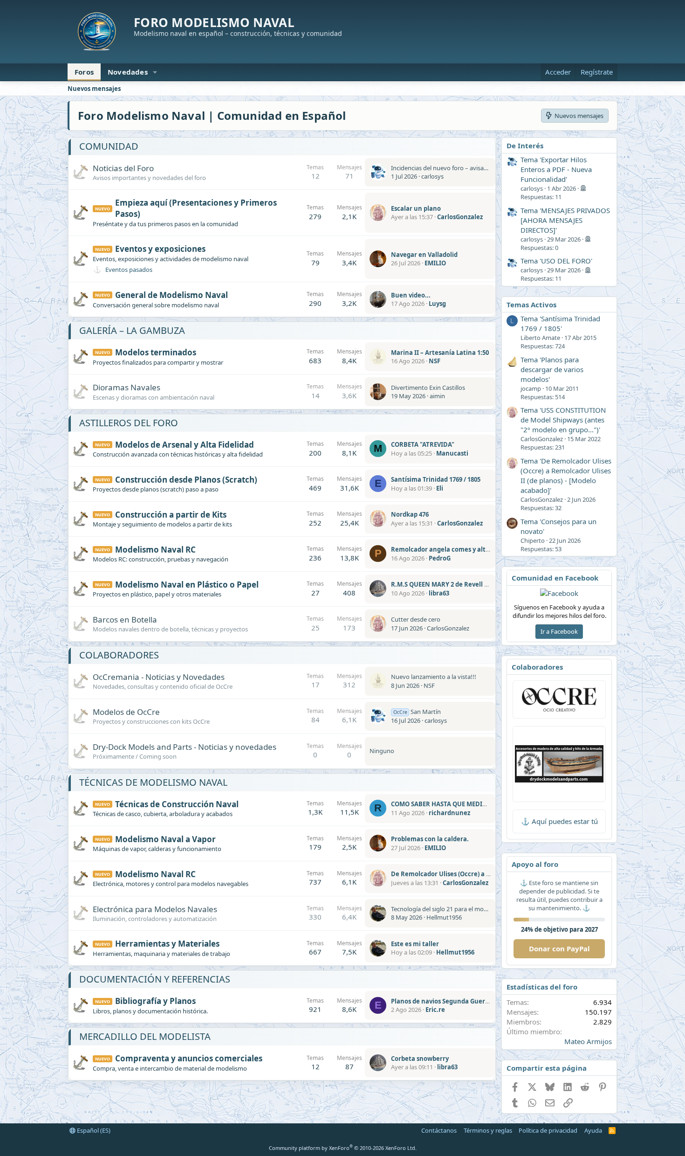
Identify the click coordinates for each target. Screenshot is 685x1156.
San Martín (417, 711)
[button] (155, 72)
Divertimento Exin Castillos (428, 387)
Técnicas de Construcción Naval (177, 804)
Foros (84, 71)
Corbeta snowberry (420, 1058)
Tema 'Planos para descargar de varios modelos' (552, 369)
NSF (434, 361)
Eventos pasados (128, 269)
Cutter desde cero (415, 619)
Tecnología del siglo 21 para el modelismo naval (456, 909)
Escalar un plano (416, 208)
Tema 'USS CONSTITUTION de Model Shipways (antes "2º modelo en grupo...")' (563, 419)
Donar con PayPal (559, 948)
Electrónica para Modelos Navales (155, 909)
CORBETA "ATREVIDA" (422, 444)
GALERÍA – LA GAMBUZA (132, 330)
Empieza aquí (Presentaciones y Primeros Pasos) (196, 208)
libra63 (439, 593)
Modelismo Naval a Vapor (165, 839)
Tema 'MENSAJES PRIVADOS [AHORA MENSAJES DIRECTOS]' (565, 220)
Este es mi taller (415, 944)
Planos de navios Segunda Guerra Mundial (454, 1001)
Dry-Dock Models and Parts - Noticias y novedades (184, 746)
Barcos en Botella (125, 619)
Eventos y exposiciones (160, 248)
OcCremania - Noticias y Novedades (159, 676)
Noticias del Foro (123, 168)
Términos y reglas (488, 1130)
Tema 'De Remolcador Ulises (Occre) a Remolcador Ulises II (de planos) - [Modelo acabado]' (566, 475)
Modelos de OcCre (126, 711)
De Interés (525, 145)
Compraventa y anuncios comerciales (188, 1058)
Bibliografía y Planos (155, 1001)
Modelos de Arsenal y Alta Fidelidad (184, 444)
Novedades (128, 71)
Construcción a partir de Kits (170, 514)
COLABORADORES (119, 655)
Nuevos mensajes (94, 88)
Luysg (437, 303)
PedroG (440, 558)
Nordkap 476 (410, 514)
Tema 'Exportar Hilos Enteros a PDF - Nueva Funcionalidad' (556, 169)
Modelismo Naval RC (155, 549)
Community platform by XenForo (343, 1147)
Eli (439, 488)
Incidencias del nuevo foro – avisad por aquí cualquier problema (479, 168)
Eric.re (435, 1009)
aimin (437, 396)
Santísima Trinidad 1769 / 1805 (435, 479)
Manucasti (452, 453)
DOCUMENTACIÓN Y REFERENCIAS (154, 979)
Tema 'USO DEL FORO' (556, 260)
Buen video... (411, 295)
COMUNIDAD (108, 146)
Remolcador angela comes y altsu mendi (452, 549)
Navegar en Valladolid (424, 254)
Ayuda (593, 1130)
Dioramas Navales (126, 387)
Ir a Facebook (559, 631)
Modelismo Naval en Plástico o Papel (187, 584)
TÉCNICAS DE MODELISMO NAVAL (153, 782)
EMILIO (435, 263)
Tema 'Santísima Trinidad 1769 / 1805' (560, 323)
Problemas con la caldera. (430, 839)
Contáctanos (439, 1130)
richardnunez (449, 813)
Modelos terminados (155, 352)
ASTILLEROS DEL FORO (128, 422)
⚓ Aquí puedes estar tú (559, 821)
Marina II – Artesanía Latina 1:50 (440, 352)
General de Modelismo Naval (171, 295)
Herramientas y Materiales (167, 943)
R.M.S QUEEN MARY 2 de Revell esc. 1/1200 (453, 584)
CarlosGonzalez (460, 217)
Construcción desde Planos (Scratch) (186, 479)
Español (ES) (92, 1130)
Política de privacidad (548, 1130)
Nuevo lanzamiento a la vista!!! (433, 676)
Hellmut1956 (444, 917)
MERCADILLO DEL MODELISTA (145, 1036)
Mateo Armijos (588, 1041)
